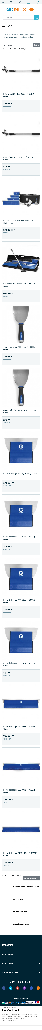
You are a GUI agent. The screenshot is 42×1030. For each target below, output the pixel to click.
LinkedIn (31, 988)
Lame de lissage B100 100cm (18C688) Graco (20, 854)
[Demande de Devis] (3, 2)
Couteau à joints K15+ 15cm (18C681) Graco (19, 411)
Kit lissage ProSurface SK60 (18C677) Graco (19, 285)
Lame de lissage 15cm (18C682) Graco (20, 473)
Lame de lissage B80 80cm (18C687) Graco (19, 791)
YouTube (17, 988)
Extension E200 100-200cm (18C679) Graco (19, 95)
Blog (38, 988)
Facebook (3, 988)
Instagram (24, 988)
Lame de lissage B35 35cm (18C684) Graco (19, 601)
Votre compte (9, 963)
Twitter (10, 988)
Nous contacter (10, 972)
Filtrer (36, 45)
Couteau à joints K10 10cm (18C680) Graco (19, 348)
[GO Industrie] (21, 9)
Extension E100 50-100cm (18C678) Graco (18, 158)
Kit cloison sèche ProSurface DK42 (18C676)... (18, 221)
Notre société (9, 954)
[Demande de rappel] (20, 2)
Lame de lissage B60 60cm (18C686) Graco (19, 727)
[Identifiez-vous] (29, 2)
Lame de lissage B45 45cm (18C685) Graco (19, 664)
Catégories (7, 945)
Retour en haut (31, 878)
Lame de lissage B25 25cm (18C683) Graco (19, 538)
